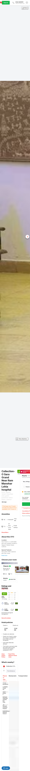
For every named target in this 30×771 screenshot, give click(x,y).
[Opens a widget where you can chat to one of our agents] (6, 768)
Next (27, 237)
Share (26, 8)
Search (6, 2)
